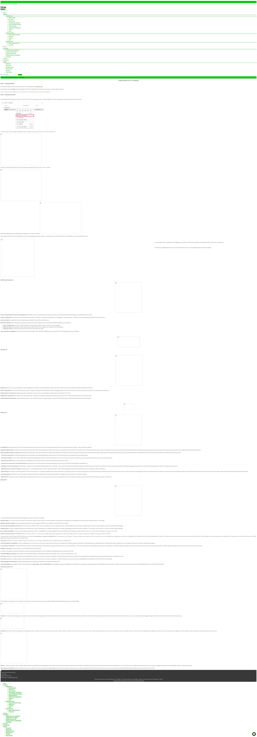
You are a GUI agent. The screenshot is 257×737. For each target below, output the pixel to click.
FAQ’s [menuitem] (10, 699)
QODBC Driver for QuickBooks (12, 50)
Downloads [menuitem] (5, 714)
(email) (16, 677)
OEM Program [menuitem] (9, 732)
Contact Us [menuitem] (8, 728)
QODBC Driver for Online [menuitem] (11, 717)
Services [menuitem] (5, 713)
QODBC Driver (9, 16)
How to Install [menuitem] (12, 691)
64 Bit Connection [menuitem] (13, 695)
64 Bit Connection (12, 26)
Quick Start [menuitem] (11, 689)
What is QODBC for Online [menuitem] (15, 702)
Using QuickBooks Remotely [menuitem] (15, 694)
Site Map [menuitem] (8, 734)
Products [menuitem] (5, 685)
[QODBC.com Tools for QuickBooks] (9, 4)
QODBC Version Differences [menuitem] (15, 696)
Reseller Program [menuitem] (10, 731)
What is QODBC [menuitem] (12, 688)
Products (5, 14)
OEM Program (9, 68)
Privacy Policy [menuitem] (9, 735)
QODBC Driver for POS (11, 53)
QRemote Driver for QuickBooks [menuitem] (13, 720)
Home (4, 12)
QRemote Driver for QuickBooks (13, 55)
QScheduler (8, 56)
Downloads (5, 48)
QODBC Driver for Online (11, 51)
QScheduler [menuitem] (8, 722)
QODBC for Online (10, 32)
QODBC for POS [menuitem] (9, 708)
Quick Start (11, 19)
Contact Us (8, 63)
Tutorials (10, 29)
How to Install (12, 21)
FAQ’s (10, 31)
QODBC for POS (9, 41)
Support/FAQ (6, 60)
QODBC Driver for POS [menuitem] (11, 719)
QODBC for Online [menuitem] (10, 701)
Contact (5, 61)
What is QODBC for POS (14, 43)
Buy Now (5, 58)
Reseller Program (9, 67)
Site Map (8, 70)
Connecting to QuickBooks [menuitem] (15, 692)
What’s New (8, 65)
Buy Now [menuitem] (5, 723)
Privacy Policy (9, 72)
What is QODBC (12, 17)
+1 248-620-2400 (10, 677)
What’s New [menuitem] (9, 729)
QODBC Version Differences (15, 27)
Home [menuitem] (4, 683)
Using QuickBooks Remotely (15, 24)
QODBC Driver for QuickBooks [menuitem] (13, 716)
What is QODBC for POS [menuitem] (14, 710)
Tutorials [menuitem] (11, 698)
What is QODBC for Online (14, 34)
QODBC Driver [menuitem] (9, 686)
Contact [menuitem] (5, 726)
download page (39, 86)
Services (5, 46)
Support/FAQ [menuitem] (6, 725)
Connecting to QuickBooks (14, 22)
